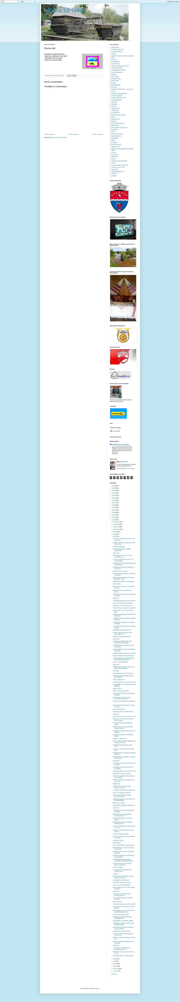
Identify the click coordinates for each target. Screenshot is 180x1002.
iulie (114, 534)
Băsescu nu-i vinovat (119, 803)
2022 (113, 495)
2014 (113, 515)
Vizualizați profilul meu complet (125, 468)
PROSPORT (114, 138)
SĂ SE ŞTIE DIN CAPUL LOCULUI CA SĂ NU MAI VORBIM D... (123, 667)
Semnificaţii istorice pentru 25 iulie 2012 (124, 771)
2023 (113, 493)
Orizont (113, 132)
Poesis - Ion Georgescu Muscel (122, 792)
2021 (113, 498)
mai (114, 961)
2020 (113, 500)
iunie (114, 959)
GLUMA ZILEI (117, 843)
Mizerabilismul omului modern (121, 931)
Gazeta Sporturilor (116, 100)
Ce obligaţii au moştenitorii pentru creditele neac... (122, 870)
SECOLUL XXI (115, 146)
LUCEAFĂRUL (115, 112)
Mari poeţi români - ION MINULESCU (123, 956)
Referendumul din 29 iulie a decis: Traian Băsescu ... (122, 556)
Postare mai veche (97, 134)
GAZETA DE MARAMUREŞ (119, 93)
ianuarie (115, 971)
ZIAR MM (114, 176)
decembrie (116, 522)
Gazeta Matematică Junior (118, 97)
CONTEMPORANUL (117, 68)
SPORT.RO (114, 156)
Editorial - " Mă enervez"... (120, 738)
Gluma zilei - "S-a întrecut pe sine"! (122, 605)
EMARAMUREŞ (115, 85)
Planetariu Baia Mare (117, 134)
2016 (113, 510)
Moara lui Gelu (64, 10)
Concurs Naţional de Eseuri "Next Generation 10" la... (122, 633)
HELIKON (114, 104)
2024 (113, 490)
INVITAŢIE (116, 671)
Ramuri (113, 140)
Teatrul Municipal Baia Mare (119, 161)
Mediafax (114, 121)
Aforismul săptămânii (119, 546)
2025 (113, 488)
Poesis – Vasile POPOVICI (120, 662)
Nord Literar (114, 129)
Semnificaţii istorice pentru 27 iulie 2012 (124, 682)
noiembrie (116, 524)
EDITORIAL (116, 536)
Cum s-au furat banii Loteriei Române (123, 845)
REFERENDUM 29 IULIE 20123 (122, 630)
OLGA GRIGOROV (117, 446)
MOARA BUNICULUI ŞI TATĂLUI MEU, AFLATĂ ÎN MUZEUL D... (124, 911)
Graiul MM (114, 102)
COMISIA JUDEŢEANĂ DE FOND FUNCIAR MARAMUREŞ (122, 642)
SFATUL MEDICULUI (119, 679)
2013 (113, 517)
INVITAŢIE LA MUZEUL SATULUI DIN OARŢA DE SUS (123, 924)
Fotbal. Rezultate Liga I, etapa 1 (122, 773)
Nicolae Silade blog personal (119, 127)
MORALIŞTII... (117, 784)
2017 (113, 507)
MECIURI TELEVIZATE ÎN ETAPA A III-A (124, 805)
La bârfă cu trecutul (118, 840)
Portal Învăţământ (116, 136)
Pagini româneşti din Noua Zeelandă (123, 655)
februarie (116, 968)
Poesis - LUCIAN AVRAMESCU (122, 885)
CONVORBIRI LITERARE (118, 70)
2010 (113, 974)
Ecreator (113, 83)
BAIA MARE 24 (115, 61)
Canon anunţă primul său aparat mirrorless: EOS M (122, 795)
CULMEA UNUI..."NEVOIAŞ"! (121, 880)
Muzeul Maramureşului (117, 123)
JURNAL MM (115, 110)
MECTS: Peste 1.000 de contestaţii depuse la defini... (122, 727)
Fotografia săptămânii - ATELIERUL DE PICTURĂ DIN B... (124, 799)
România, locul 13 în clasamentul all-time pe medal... (123, 719)
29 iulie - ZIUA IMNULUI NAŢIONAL (123, 603)
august (115, 531)
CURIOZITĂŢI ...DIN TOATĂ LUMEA (123, 921)
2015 (113, 512)
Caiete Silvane (115, 63)
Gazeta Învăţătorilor (116, 95)
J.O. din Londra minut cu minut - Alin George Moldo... (123, 560)
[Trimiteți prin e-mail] (68, 76)
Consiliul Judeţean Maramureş (120, 66)
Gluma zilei (116, 553)
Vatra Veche (114, 169)
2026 (113, 485)
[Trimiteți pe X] (72, 76)
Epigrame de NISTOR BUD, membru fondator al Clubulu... (123, 876)
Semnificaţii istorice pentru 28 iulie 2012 (124, 653)
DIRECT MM (114, 80)
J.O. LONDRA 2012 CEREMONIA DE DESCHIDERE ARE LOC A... (123, 658)
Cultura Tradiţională (117, 72)
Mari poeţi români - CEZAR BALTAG (123, 711)
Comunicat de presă (118, 709)
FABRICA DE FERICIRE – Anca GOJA (122, 89)
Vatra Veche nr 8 (117, 688)
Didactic (113, 74)
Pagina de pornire (74, 134)
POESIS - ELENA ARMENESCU (122, 636)
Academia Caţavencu (117, 49)
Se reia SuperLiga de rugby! (121, 914)
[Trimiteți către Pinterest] (76, 76)
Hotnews (113, 106)
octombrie (116, 527)
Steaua (113, 159)
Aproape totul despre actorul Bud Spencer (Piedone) (122, 864)
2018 (113, 505)
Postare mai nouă (50, 134)
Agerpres (114, 53)
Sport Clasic (114, 154)
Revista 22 (114, 142)
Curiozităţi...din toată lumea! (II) (121, 882)
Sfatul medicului (117, 901)
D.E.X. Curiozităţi (117, 867)
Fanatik (113, 91)
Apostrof (113, 59)
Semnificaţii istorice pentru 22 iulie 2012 (124, 904)
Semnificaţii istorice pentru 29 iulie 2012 (124, 608)
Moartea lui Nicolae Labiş (120, 571)
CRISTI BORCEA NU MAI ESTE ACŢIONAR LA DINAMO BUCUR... (123, 860)
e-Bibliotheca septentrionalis (120, 444)
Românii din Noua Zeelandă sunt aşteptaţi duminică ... (122, 814)
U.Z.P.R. (113, 163)
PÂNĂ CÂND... (117, 584)
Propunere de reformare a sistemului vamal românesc (123, 928)
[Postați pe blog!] (70, 76)
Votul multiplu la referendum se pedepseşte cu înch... (121, 948)
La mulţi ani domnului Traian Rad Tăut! (124, 790)
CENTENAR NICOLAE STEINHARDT (123, 581)
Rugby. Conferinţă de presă (120, 834)
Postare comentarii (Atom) (59, 137)
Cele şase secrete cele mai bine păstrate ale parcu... (122, 894)
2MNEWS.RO (115, 47)
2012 (113, 520)
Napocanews (115, 125)
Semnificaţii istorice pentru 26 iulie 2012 (124, 716)
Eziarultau (114, 87)
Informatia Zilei (115, 108)
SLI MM (113, 152)
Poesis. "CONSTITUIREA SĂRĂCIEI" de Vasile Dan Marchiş (124, 741)
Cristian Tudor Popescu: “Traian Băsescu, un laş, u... (122, 787)
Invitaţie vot (116, 945)
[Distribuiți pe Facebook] (74, 76)
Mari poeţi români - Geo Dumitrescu (123, 673)
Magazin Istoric (115, 119)
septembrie (116, 529)
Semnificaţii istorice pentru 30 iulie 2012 (124, 600)
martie (115, 966)
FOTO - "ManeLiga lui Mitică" (121, 691)
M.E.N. (113, 117)
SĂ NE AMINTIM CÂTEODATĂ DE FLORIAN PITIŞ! (122, 917)
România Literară (116, 144)
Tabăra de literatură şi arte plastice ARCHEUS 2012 (122, 822)
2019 (113, 502)
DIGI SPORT (114, 76)
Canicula (115, 874)
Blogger (97, 988)
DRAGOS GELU (123, 461)
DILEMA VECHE (116, 78)
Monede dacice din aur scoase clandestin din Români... (121, 698)
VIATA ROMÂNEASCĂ (117, 171)
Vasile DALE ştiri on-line (118, 167)
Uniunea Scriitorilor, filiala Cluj (119, 165)
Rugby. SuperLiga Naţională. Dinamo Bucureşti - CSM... (123, 578)
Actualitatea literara (116, 51)
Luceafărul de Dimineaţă (118, 115)
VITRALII (113, 173)
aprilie (115, 963)
